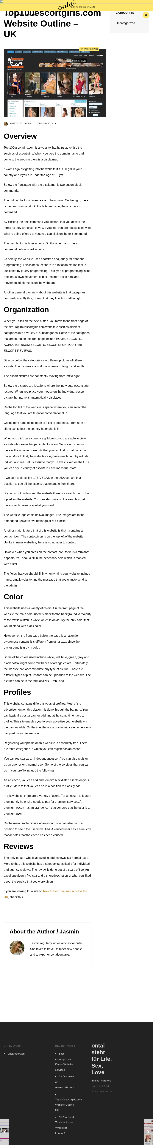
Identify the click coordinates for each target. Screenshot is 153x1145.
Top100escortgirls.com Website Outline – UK (68, 1105)
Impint (95, 1080)
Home (8, 15)
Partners (106, 1080)
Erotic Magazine (26, 15)
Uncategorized (89, 49)
